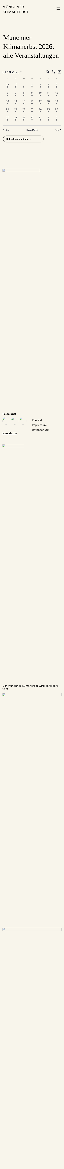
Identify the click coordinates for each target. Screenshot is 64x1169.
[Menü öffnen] (58, 9)
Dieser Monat (32, 130)
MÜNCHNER (13, 7)
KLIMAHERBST (15, 12)
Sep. (7, 130)
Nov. (57, 130)
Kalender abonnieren (17, 139)
